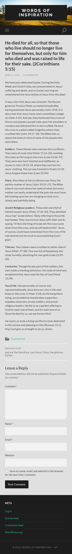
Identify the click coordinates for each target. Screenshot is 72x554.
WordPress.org (13, 532)
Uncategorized (18, 338)
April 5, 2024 (12, 75)
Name (9, 423)
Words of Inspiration (36, 12)
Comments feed (14, 525)
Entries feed (12, 518)
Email (9, 439)
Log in (8, 511)
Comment (11, 386)
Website (9, 455)
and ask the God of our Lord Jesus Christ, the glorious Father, (34, 352)
